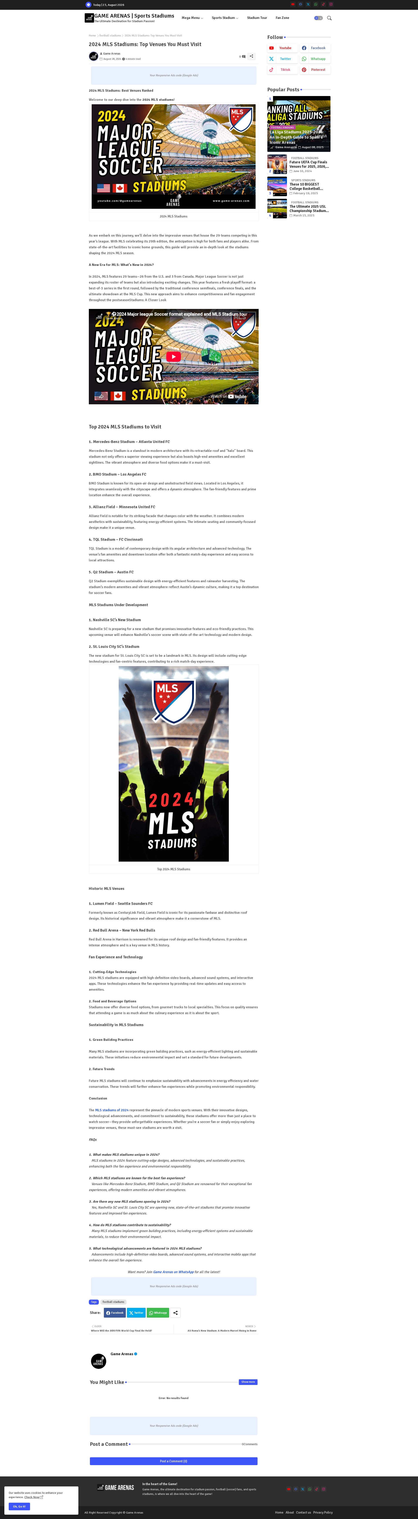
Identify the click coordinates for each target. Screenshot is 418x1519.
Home (92, 35)
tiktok (285, 70)
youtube (286, 48)
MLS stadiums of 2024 (112, 1110)
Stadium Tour (257, 18)
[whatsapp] (316, 4)
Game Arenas (122, 1354)
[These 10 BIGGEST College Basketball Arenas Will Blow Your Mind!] (277, 186)
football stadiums (110, 35)
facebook (318, 48)
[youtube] (293, 4)
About (290, 1512)
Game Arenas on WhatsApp (173, 1272)
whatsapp (318, 59)
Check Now (31, 1497)
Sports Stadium (223, 18)
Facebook (117, 1313)
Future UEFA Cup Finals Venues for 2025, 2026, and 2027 (308, 164)
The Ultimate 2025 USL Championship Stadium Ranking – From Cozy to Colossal (308, 208)
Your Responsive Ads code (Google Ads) (174, 75)
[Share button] (175, 1313)
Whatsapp (160, 1313)
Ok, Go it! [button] (19, 1506)
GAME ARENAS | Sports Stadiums (134, 15)
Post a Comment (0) (173, 1461)
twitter (285, 59)
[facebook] (300, 4)
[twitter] (308, 4)
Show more (248, 1382)
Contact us (303, 1512)
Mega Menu (191, 18)
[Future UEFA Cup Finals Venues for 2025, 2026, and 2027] (277, 164)
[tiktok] (323, 4)
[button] (318, 18)
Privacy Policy (323, 1512)
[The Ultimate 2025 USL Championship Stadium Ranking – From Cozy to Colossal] (277, 208)
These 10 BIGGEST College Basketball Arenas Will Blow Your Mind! (307, 186)
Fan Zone (282, 18)
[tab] (192, 18)
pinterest (318, 70)
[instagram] (331, 4)
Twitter (138, 1313)
